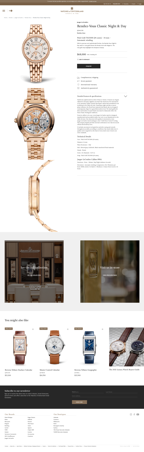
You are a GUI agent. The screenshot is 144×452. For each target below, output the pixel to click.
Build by (136, 446)
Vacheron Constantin (10, 434)
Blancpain (7, 421)
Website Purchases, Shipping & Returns (32, 446)
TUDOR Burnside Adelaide (61, 432)
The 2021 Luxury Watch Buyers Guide (89, 369)
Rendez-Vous (28, 17)
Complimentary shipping (89, 77)
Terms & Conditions (52, 446)
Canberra (56, 419)
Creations (30, 436)
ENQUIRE (128, 10)
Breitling (7, 425)
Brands (11, 17)
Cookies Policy (79, 446)
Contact (6, 446)
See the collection (34, 275)
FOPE (6, 430)
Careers (44, 446)
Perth (55, 423)
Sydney (56, 428)
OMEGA (30, 419)
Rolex (6, 419)
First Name (75, 392)
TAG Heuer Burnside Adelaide (62, 430)
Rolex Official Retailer (135, 10)
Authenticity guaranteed (89, 88)
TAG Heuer (31, 423)
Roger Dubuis (31, 417)
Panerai (30, 421)
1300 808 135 (108, 3)
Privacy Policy (71, 446)
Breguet (7, 423)
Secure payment (86, 81)
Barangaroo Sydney (59, 425)
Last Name (109, 392)
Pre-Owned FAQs (62, 446)
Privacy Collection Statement (90, 446)
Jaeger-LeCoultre (19, 17)
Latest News (19, 446)
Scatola (30, 432)
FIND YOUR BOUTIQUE (110, 275)
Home (5, 17)
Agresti (30, 428)
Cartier (6, 428)
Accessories (31, 434)
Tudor (29, 425)
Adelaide (56, 417)
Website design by (125, 446)
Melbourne (57, 421)
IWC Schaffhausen (10, 436)
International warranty (89, 85)
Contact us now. (93, 1)
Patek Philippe (8, 417)
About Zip (12, 446)
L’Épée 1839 (31, 430)
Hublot (6, 432)
